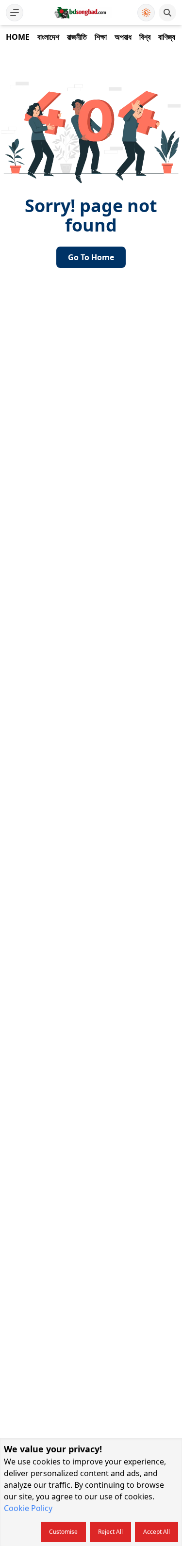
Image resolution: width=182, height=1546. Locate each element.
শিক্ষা (101, 37)
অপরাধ (123, 37)
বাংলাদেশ (48, 37)
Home (18, 37)
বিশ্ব (144, 37)
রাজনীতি (77, 37)
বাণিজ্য (166, 37)
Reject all (110, 1532)
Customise (63, 1532)
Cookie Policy (28, 1508)
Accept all (156, 1532)
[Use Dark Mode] (146, 12)
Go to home (91, 257)
